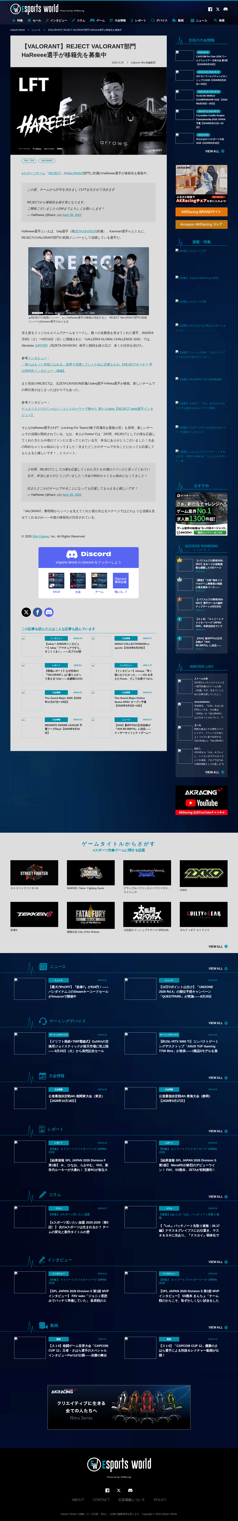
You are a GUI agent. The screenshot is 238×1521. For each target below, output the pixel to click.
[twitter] (119, 1490)
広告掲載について (131, 1500)
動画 (181, 20)
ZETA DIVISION (86, 231)
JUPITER (41, 345)
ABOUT (78, 1500)
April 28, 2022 (71, 215)
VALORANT (47, 160)
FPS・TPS (29, 160)
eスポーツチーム (33, 173)
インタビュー (58, 20)
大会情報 (120, 20)
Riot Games (41, 536)
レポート (140, 20)
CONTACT (101, 1500)
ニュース (201, 20)
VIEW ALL (212, 151)
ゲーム (101, 20)
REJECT (55, 173)
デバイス (162, 20)
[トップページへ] (119, 1468)
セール (37, 20)
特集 (20, 20)
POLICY (160, 1500)
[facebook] (107, 1490)
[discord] (130, 1490)
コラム (81, 20)
